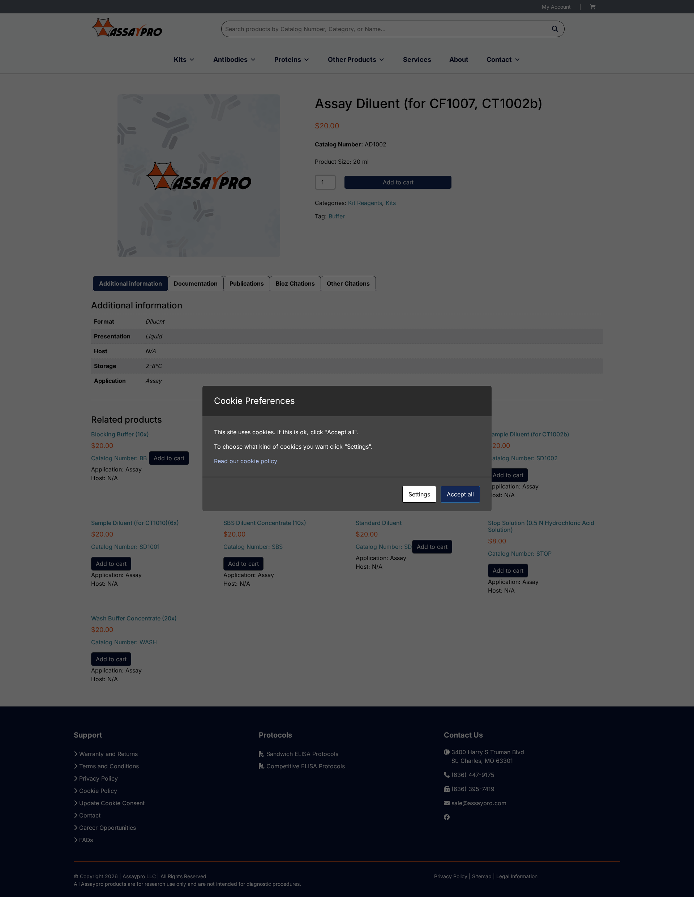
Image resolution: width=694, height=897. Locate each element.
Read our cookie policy (245, 461)
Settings (419, 494)
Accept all (460, 494)
